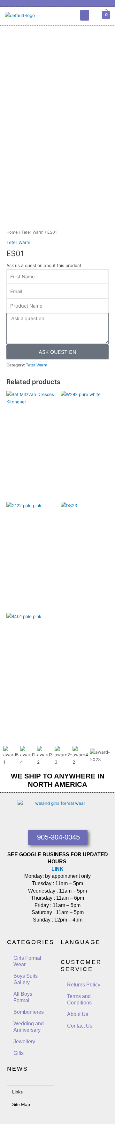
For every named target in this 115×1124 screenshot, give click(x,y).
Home (12, 232)
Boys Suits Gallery (25, 979)
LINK (57, 869)
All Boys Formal (22, 997)
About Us (77, 1014)
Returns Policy (83, 984)
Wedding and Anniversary (28, 1027)
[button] (84, 15)
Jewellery (24, 1041)
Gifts (18, 1053)
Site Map (21, 1104)
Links (17, 1091)
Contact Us (79, 1026)
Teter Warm (32, 232)
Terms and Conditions (79, 999)
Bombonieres (28, 1012)
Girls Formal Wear (27, 961)
